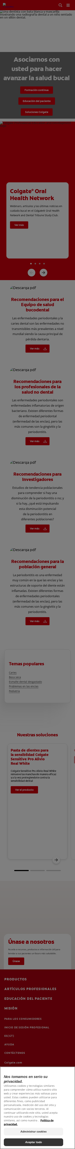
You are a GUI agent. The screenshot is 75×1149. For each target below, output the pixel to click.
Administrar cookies (33, 1131)
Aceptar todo (33, 1142)
